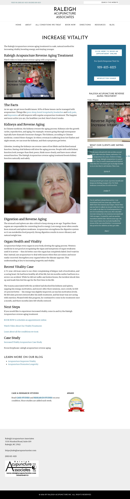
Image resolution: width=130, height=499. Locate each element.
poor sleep (31, 112)
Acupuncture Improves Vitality (22, 361)
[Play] (89, 144)
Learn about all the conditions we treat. (21, 331)
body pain (71, 112)
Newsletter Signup (106, 78)
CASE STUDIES (23, 397)
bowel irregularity (45, 112)
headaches (58, 112)
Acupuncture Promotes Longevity (23, 364)
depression (13, 115)
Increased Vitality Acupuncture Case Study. (23, 342)
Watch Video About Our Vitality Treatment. (23, 326)
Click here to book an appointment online (106, 53)
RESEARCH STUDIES (43, 397)
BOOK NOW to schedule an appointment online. (25, 320)
